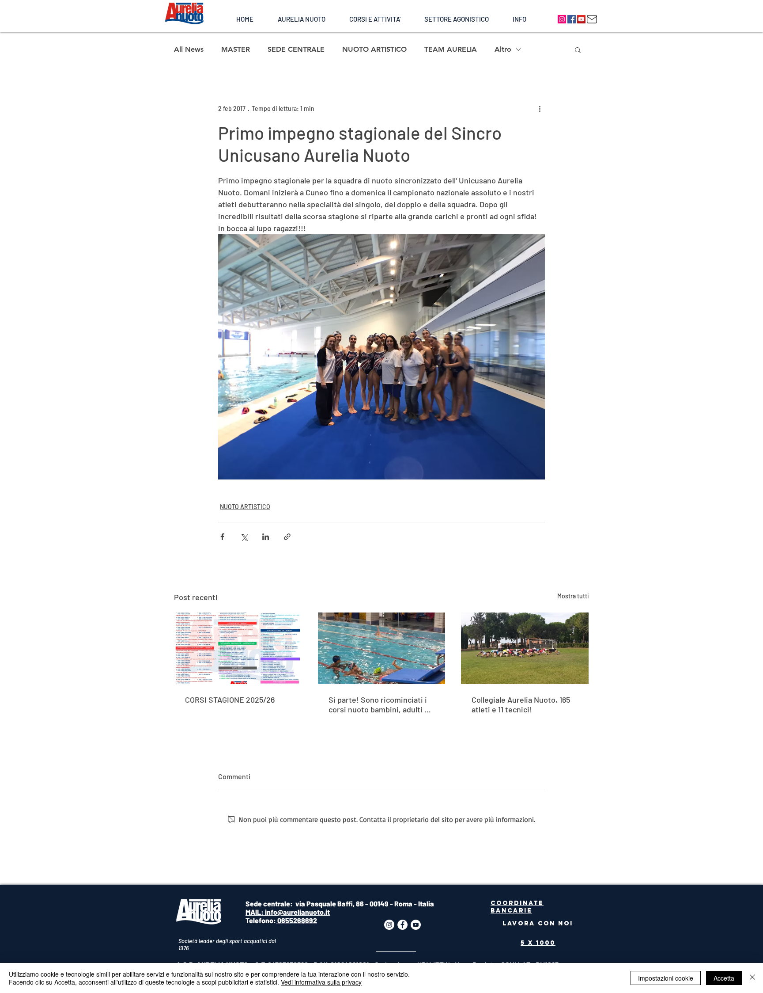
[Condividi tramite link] (287, 537)
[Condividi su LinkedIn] (265, 537)
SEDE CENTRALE (296, 49)
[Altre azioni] (539, 108)
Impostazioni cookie (665, 978)
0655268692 (296, 920)
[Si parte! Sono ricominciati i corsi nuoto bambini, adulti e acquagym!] (382, 648)
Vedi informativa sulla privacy (321, 982)
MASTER (235, 49)
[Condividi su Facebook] (222, 537)
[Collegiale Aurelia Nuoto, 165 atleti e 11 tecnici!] (525, 648)
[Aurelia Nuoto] (562, 19)
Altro (503, 49)
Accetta (724, 978)
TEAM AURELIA (450, 49)
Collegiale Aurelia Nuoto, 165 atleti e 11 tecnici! (521, 704)
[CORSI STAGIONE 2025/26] (238, 648)
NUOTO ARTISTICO (374, 49)
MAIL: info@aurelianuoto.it (288, 912)
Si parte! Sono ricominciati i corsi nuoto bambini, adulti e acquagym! (379, 704)
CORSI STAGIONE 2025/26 (230, 699)
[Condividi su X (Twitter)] (244, 537)
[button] (301, 19)
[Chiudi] (752, 978)
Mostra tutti (573, 596)
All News (189, 49)
